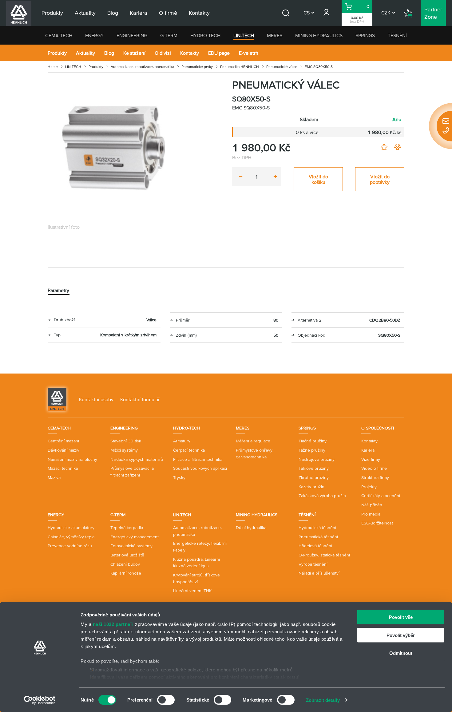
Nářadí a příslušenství (319, 573)
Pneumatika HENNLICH (239, 67)
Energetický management (134, 536)
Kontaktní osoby (96, 399)
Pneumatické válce (281, 67)
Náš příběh (371, 504)
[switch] (166, 700)
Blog (109, 53)
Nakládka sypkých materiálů (136, 459)
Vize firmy (370, 459)
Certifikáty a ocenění (380, 495)
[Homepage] (57, 398)
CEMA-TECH (58, 35)
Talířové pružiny (314, 468)
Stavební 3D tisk (125, 440)
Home (53, 67)
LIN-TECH (243, 35)
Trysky (179, 477)
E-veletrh (248, 53)
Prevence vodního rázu (70, 545)
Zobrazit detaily (323, 699)
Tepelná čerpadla (126, 527)
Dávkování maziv (63, 450)
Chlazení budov (125, 564)
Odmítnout (400, 653)
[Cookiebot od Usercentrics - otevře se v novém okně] (40, 700)
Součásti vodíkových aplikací (200, 468)
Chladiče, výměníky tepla (71, 536)
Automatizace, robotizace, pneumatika (142, 67)
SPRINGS (365, 35)
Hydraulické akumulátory (71, 527)
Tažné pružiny (312, 450)
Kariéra (368, 450)
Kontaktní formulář (140, 399)
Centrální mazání (63, 440)
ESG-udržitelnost (377, 522)
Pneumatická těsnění (318, 536)
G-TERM (168, 35)
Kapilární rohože (125, 573)
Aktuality (85, 53)
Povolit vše (401, 617)
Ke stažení (134, 53)
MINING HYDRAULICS (319, 35)
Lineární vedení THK (192, 590)
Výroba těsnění (313, 564)
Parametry (58, 290)
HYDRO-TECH (205, 35)
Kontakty (189, 53)
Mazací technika (63, 468)
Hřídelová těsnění (315, 545)
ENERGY (94, 35)
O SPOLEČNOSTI (377, 427)
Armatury (181, 440)
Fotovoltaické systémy (131, 545)
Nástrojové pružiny (317, 459)
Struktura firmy (375, 477)
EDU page (219, 53)
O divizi (163, 53)
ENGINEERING (132, 35)
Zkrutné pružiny (314, 477)
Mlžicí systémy (124, 450)
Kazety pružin (311, 486)
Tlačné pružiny (313, 440)
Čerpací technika (189, 450)
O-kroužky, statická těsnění (324, 554)
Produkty (57, 53)
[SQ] (118, 149)
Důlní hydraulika (251, 527)
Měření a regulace (253, 440)
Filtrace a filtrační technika (197, 459)
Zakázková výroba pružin (322, 495)
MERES (274, 35)
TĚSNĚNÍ (397, 35)
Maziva (54, 477)
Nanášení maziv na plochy (72, 459)
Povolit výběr (401, 635)
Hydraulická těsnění (317, 527)
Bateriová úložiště (127, 554)
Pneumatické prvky (197, 67)
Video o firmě (374, 468)
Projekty (369, 486)
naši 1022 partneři (113, 624)
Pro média (370, 514)
